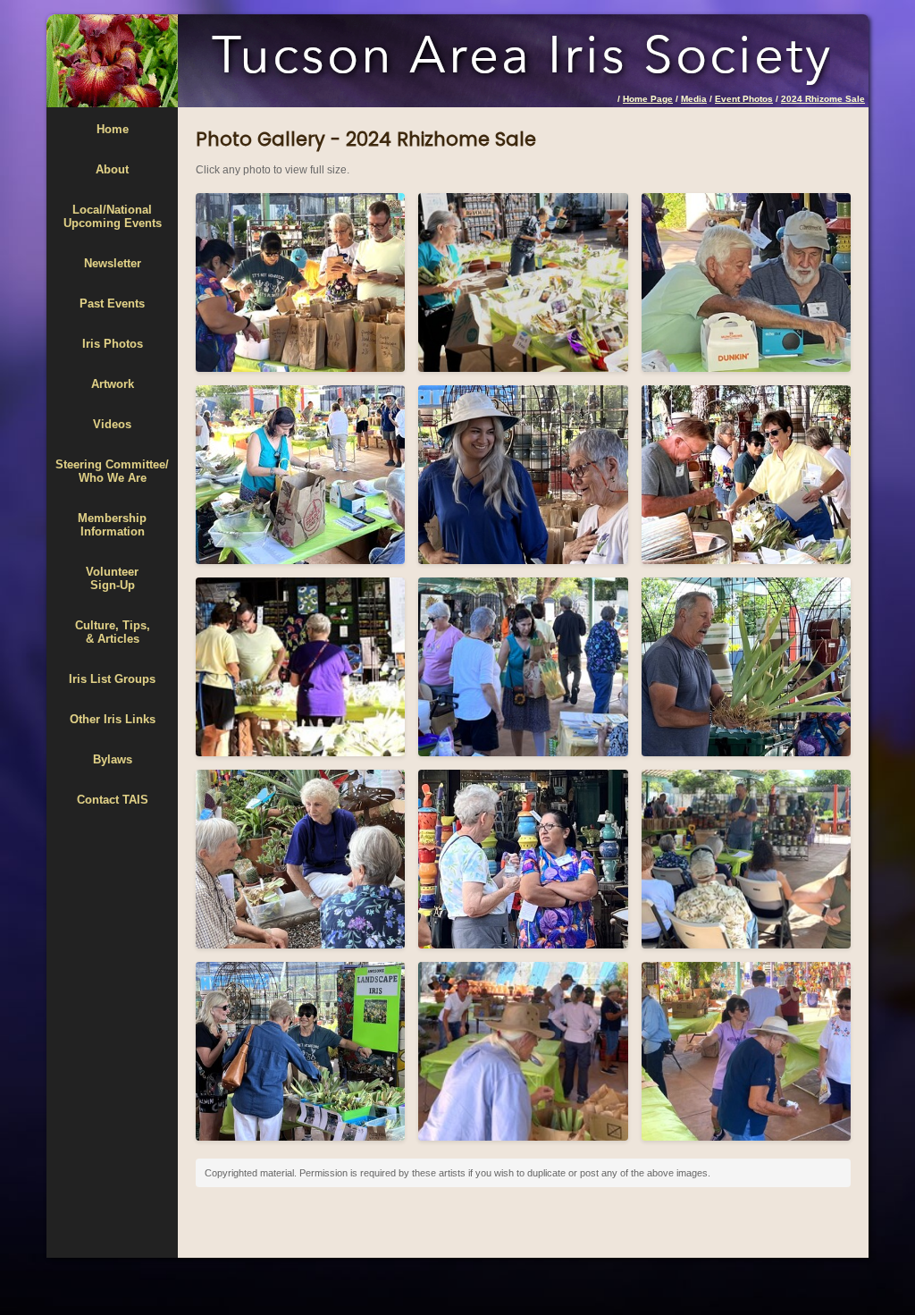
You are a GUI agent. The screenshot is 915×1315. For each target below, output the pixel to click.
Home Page (648, 99)
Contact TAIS (112, 799)
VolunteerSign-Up (112, 578)
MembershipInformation (112, 524)
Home (113, 129)
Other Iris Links (112, 719)
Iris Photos (112, 343)
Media (694, 99)
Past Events (112, 303)
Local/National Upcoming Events (112, 216)
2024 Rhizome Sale (823, 99)
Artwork (112, 384)
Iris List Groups (112, 679)
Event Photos (744, 99)
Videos (112, 424)
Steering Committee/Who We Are (112, 471)
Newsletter (112, 263)
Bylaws (112, 759)
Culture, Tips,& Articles (112, 632)
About (112, 169)
